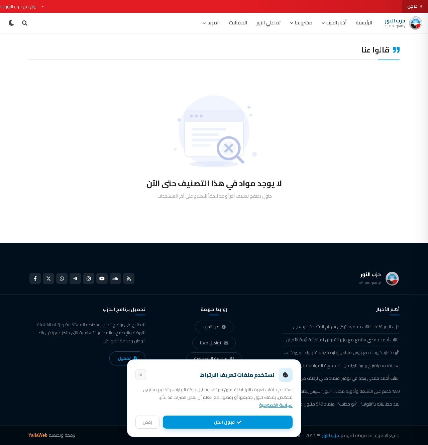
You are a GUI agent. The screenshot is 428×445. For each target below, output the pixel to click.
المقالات (238, 22)
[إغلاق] (140, 374)
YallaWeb (37, 435)
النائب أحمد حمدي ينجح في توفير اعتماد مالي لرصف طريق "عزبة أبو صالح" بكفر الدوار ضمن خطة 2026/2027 (341, 378)
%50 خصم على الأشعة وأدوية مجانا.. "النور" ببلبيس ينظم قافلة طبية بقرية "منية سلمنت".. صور (341, 391)
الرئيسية (364, 22)
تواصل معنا (210, 343)
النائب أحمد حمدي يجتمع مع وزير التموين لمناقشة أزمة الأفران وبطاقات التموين (341, 340)
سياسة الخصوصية (210, 358)
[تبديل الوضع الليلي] (11, 23)
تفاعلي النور (268, 22)
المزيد (213, 22)
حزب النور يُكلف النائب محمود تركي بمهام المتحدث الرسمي (346, 327)
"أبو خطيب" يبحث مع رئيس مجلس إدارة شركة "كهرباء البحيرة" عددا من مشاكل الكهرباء (341, 352)
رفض (147, 422)
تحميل (124, 358)
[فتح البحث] (25, 23)
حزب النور (330, 435)
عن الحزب (211, 327)
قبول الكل (224, 422)
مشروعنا (303, 22)
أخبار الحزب (336, 22)
